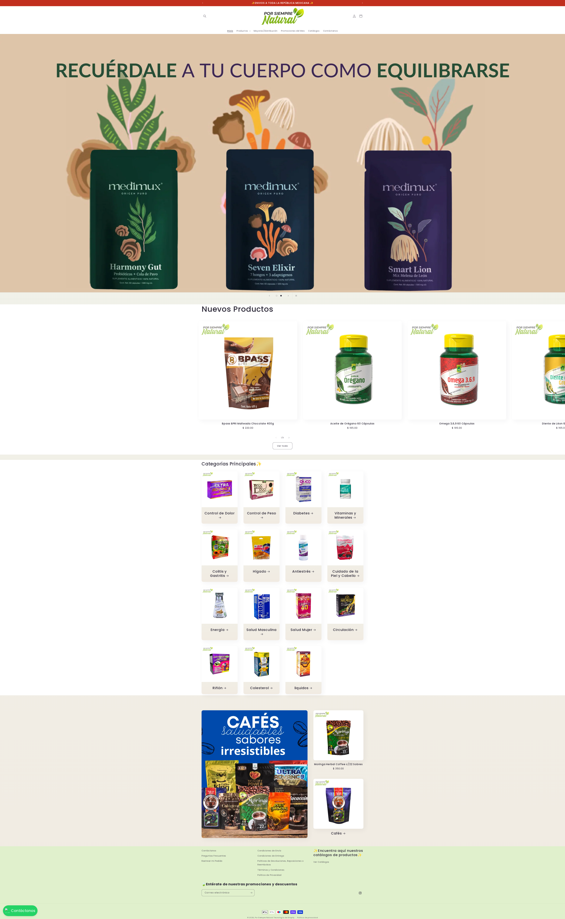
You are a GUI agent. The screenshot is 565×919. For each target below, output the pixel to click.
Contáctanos (209, 850)
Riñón (217, 688)
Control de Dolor (220, 513)
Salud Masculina (261, 630)
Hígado (259, 571)
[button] (205, 16)
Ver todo (282, 445)
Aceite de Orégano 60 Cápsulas (352, 423)
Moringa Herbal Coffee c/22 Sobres (338, 764)
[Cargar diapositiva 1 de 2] (276, 295)
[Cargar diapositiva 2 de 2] (281, 295)
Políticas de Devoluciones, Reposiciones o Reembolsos (280, 862)
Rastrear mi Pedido (212, 860)
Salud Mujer (301, 630)
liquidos (301, 688)
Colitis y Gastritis (218, 573)
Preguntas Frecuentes (214, 855)
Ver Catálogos (321, 862)
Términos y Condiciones (270, 869)
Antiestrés (301, 571)
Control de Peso (261, 513)
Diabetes (301, 513)
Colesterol (259, 688)
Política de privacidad (307, 917)
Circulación (343, 630)
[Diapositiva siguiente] (288, 295)
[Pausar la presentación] (295, 295)
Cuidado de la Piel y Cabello (344, 573)
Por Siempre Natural (264, 917)
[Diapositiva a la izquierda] (276, 437)
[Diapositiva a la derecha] (289, 437)
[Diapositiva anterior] (269, 295)
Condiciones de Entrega (270, 855)
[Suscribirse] (251, 892)
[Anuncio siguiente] (362, 3)
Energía (218, 630)
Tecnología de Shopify (284, 917)
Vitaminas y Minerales (345, 515)
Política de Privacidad (269, 875)
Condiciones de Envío (269, 850)
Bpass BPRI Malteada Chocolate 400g (248, 423)
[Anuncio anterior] (202, 3)
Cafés (336, 833)
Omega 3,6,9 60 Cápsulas (457, 423)
